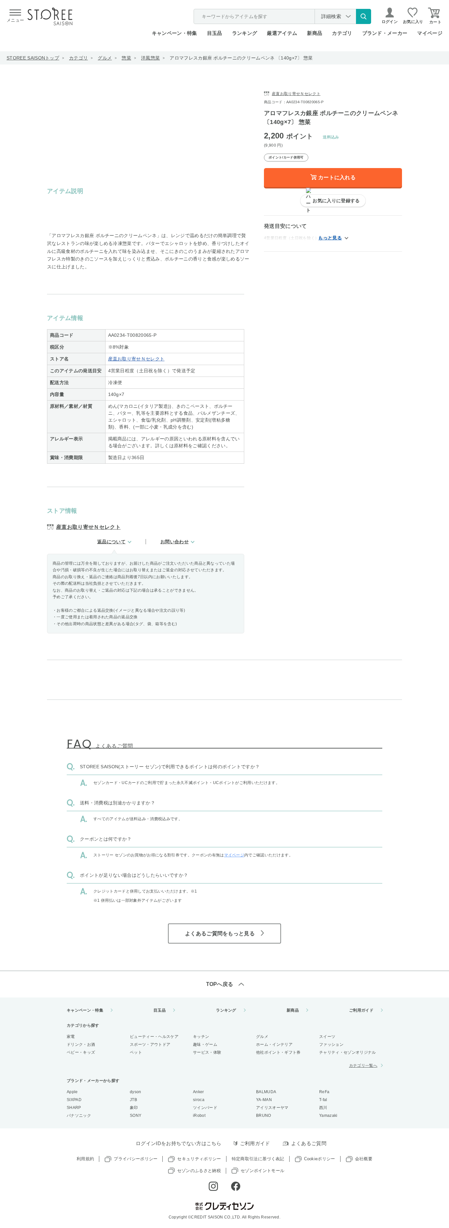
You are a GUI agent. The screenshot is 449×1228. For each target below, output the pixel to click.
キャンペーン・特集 (174, 33)
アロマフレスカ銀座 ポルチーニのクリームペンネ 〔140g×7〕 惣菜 (241, 58)
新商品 (314, 33)
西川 (323, 1107)
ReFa (324, 1092)
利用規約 (85, 1158)
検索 (363, 16)
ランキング (244, 33)
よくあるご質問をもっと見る (220, 933)
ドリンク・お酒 (81, 1044)
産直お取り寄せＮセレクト (136, 358)
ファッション (331, 1044)
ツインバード (205, 1107)
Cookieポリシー (319, 1158)
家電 (71, 1036)
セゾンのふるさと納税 (199, 1170)
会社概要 (363, 1158)
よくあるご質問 (308, 1143)
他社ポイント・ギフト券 (278, 1052)
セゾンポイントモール (262, 1170)
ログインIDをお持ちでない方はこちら (179, 1143)
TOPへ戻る (219, 984)
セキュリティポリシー (199, 1158)
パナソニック (79, 1115)
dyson (135, 1092)
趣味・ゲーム (205, 1044)
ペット (136, 1052)
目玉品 (214, 33)
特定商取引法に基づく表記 (258, 1158)
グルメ (105, 58)
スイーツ (327, 1036)
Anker (198, 1092)
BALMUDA (266, 1092)
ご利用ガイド (361, 1010)
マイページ (429, 33)
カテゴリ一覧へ (363, 1065)
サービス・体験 (207, 1052)
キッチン (201, 1036)
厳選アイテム (282, 33)
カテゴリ (78, 58)
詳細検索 (331, 16)
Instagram (213, 1186)
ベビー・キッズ (81, 1052)
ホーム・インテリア (274, 1044)
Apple (72, 1092)
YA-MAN (264, 1099)
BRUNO (263, 1115)
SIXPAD (74, 1099)
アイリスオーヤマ (272, 1107)
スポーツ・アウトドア (150, 1044)
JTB (133, 1099)
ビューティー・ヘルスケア (154, 1036)
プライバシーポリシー (135, 1158)
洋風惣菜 (150, 58)
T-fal (323, 1099)
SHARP (74, 1107)
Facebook (235, 1186)
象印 (134, 1107)
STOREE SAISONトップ (33, 58)
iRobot (199, 1115)
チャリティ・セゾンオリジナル (347, 1052)
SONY (135, 1115)
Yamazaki (328, 1115)
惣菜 (126, 58)
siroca (198, 1099)
